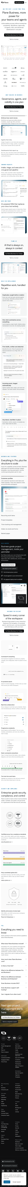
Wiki (2, 1049)
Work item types (19, 1049)
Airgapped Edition (5, 1061)
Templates (17, 1078)
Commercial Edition (5, 1059)
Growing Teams (4, 1115)
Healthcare (17, 1089)
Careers (17, 1133)
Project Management (6, 1047)
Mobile (2, 1133)
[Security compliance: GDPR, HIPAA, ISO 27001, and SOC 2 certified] (11, 1040)
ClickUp (17, 1113)
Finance (17, 1099)
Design (2, 1105)
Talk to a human (14, 39)
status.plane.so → (6, 882)
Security (17, 1129)
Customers (17, 1061)
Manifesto (17, 1143)
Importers (17, 1076)
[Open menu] (26, 2)
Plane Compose (5, 1053)
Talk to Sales (18, 1147)
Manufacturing (18, 1095)
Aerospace (17, 1087)
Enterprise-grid (4, 1091)
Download (3, 1131)
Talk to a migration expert (9, 1023)
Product (3, 1097)
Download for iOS (9, 1163)
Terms (16, 1125)
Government (18, 1091)
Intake (16, 1051)
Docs (2, 1138)
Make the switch (19, 1145)
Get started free (19, 2)
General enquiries (19, 1149)
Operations (3, 1099)
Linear (16, 1111)
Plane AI (3, 1051)
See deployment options (9, 570)
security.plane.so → (6, 843)
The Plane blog (4, 1125)
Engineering (4, 1107)
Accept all (6, 1182)
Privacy (17, 1127)
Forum (2, 1145)
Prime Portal (4, 1063)
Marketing (3, 1101)
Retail (16, 1093)
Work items (17, 1047)
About (16, 1136)
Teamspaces (18, 1065)
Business (3, 1089)
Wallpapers (17, 1138)
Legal (16, 1131)
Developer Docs (5, 1141)
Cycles (16, 1053)
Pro (2, 1087)
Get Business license (8, 566)
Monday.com (18, 1109)
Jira (16, 1105)
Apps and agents (19, 1074)
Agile (2, 1103)
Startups (3, 1113)
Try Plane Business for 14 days (14, 35)
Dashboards (18, 1063)
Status (2, 1143)
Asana (16, 1107)
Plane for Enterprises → (8, 919)
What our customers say (21, 1151)
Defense (17, 1097)
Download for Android (10, 1167)
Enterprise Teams (5, 1117)
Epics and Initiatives (19, 1059)
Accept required (17, 1182)
